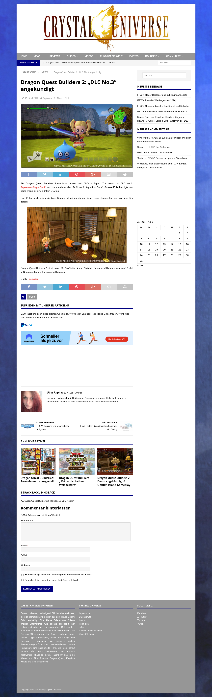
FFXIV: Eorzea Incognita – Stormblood (168, 158)
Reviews (55, 56)
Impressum (84, 613)
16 (187, 244)
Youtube (141, 620)
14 (172, 244)
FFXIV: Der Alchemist (159, 147)
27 (164, 255)
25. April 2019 (31, 98)
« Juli (140, 265)
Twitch (140, 624)
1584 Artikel (75, 392)
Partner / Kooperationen (90, 630)
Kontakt (82, 620)
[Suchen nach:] (174, 62)
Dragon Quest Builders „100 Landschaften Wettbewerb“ (74, 481)
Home (23, 56)
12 (156, 244)
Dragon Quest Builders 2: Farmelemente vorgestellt (38, 479)
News (37, 56)
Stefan (140, 147)
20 (164, 249)
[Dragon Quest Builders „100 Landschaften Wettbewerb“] (77, 461)
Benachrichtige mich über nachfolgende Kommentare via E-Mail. (58, 574)
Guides (71, 56)
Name (24, 545)
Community (173, 56)
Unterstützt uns (86, 634)
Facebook (142, 613)
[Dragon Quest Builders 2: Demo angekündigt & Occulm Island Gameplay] (115, 461)
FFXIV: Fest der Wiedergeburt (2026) (156, 100)
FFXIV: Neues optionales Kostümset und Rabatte (163, 106)
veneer (141, 137)
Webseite (25, 565)
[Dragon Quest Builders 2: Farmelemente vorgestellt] (38, 461)
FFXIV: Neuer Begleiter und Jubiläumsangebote (162, 95)
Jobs (81, 627)
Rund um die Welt (111, 56)
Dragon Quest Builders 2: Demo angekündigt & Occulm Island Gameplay (113, 481)
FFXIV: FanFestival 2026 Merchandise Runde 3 (162, 111)
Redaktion (84, 624)
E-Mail (24, 555)
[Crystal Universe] (106, 51)
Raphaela (47, 98)
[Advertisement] (77, 367)
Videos (89, 56)
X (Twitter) (142, 617)
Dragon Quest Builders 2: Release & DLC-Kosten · (49, 500)
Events (133, 56)
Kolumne (151, 56)
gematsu (34, 279)
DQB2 (32, 297)
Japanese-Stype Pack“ (34, 187)
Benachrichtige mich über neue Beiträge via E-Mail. (51, 580)
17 (141, 249)
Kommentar (27, 520)
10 (141, 244)
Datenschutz (85, 617)
